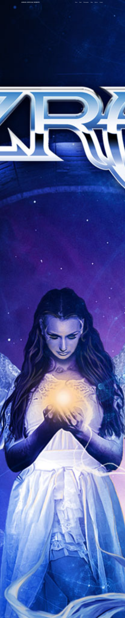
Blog (92, 2)
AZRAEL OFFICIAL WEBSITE (30, 2)
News (76, 2)
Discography (86, 2)
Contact (101, 2)
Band (80, 2)
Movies (96, 2)
